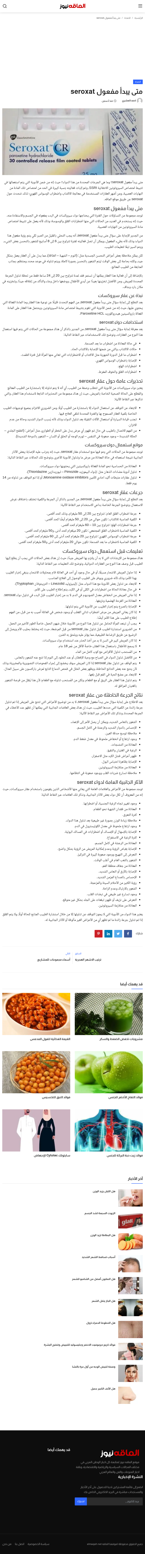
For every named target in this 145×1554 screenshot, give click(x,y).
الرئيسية (138, 17)
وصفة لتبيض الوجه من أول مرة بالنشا (93, 1366)
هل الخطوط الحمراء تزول (100, 1322)
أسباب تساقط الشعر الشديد (98, 1257)
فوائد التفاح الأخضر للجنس (125, 1097)
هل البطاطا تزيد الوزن (102, 1235)
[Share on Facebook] (128, 934)
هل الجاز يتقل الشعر (103, 1300)
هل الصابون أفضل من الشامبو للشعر (93, 1278)
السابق (78, 953)
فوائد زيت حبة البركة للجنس (125, 1155)
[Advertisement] (72, 51)
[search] (4, 6)
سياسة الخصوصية (38, 1543)
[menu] (140, 6)
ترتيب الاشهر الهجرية (88, 959)
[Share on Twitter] (118, 934)
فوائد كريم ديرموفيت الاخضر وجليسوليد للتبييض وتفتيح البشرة (79, 1344)
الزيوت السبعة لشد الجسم (100, 1213)
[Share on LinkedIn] (108, 934)
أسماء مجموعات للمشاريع (53, 959)
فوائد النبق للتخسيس (56, 1097)
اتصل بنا (19, 1543)
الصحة (127, 17)
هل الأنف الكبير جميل (103, 1388)
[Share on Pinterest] (99, 934)
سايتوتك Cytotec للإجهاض (52, 1155)
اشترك (80, 1501)
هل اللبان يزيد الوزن (104, 1191)
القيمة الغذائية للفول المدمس (50, 1039)
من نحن (7, 1543)
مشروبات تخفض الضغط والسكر (121, 1039)
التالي (68, 953)
